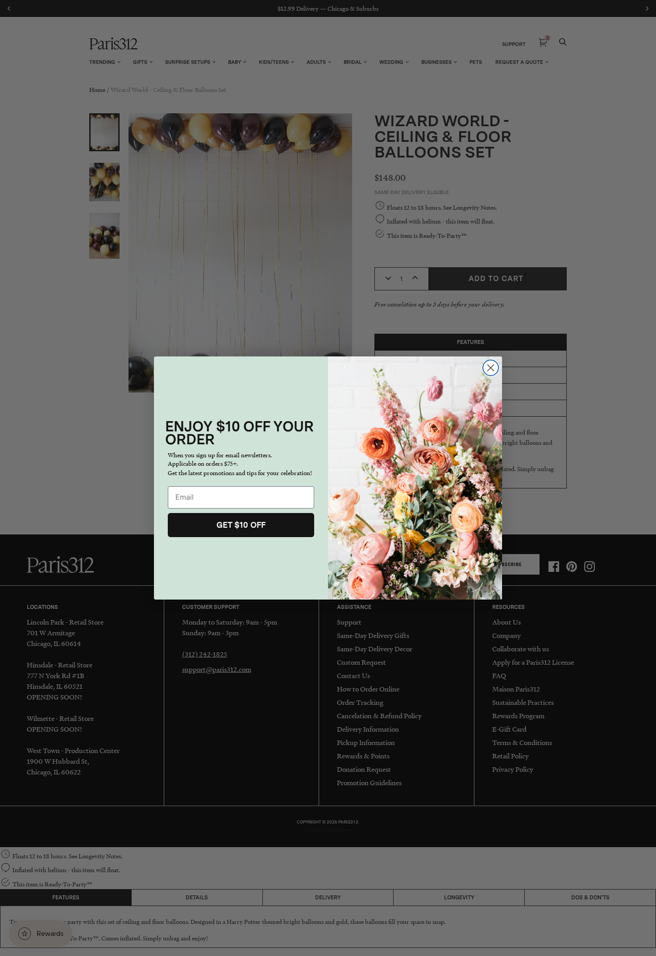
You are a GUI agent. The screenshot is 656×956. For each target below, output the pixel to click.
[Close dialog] (490, 368)
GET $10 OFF (241, 525)
